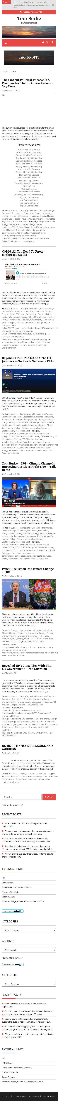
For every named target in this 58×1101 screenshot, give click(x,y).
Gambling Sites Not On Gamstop (29, 183)
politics (14, 238)
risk (21, 345)
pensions (10, 556)
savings (27, 559)
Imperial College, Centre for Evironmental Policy (23, 901)
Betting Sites (29, 186)
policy (16, 342)
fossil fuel (40, 721)
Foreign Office (29, 721)
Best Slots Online (29, 189)
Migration (32, 425)
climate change (28, 224)
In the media (23, 216)
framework (11, 653)
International (14, 317)
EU (31, 422)
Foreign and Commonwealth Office (17, 887)
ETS (23, 331)
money (44, 339)
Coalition (21, 776)
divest (12, 719)
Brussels (5, 776)
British (18, 710)
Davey (39, 776)
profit (20, 238)
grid (12, 336)
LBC (14, 639)
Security (25, 320)
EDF (52, 776)
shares (19, 733)
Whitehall (11, 735)
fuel (22, 230)
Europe (36, 422)
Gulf (38, 724)
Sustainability (36, 320)
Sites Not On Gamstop (29, 197)
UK (19, 241)
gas (37, 230)
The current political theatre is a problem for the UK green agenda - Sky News (27, 83)
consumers (31, 776)
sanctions (11, 733)
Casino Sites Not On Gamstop (29, 155)
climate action (15, 224)
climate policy (14, 547)
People (17, 219)
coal (19, 417)
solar (40, 345)
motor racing (15, 236)
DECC (34, 713)
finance (13, 334)
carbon (28, 322)
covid (17, 328)
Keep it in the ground (18, 727)
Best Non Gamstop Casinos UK (29, 163)
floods (19, 334)
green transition (14, 553)
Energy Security (9, 422)
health (43, 724)
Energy (48, 213)
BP (13, 710)
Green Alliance (8, 897)
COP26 (15, 227)
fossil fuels (28, 334)
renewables (50, 219)
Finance (13, 216)
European (37, 702)
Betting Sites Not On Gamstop (29, 166)
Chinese (13, 776)
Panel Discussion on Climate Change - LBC (28, 570)
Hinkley (18, 779)
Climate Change (47, 210)
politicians (24, 342)
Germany (10, 779)
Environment (31, 314)
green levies (14, 233)
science (27, 345)
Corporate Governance (12, 213)
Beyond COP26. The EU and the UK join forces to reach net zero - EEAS (28, 359)
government (38, 334)
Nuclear (50, 216)
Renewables (28, 238)
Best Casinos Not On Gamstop (29, 158)
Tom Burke (29, 18)
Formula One (14, 230)
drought (38, 328)
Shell (25, 733)
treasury (31, 733)
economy (50, 328)
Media (43, 216)
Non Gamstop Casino (29, 200)
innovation (49, 653)
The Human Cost (19, 221)
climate (14, 713)
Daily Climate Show (27, 227)
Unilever (39, 733)
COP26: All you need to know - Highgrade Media (23, 253)
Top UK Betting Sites (29, 206)
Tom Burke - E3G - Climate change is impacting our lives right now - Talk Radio (29, 467)
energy (43, 647)
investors (26, 779)
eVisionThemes (49, 1096)
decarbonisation (27, 328)
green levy (25, 233)
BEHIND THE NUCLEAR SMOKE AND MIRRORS (27, 747)
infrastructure (38, 653)
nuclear (10, 342)
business (20, 322)
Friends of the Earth (10, 892)
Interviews (34, 216)
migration (36, 339)
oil (9, 238)
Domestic (49, 417)
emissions (44, 227)
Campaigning (26, 414)
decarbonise (14, 647)
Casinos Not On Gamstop (29, 192)
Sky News (6, 221)
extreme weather (29, 550)
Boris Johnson (43, 221)
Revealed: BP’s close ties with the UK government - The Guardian (26, 667)
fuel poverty (29, 230)
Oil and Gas (7, 219)
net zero (25, 236)
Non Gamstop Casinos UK (29, 178)
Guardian (32, 724)
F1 (7, 230)
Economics (28, 213)
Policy (24, 219)
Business (14, 210)
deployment (26, 647)
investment (35, 233)
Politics (31, 219)
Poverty (39, 219)
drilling (18, 719)
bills (9, 710)
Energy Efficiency (17, 314)
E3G (38, 227)
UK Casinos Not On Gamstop (29, 152)
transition (12, 348)
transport (21, 655)
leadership (27, 339)
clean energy (37, 322)
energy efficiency (13, 331)
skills (40, 450)
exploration (17, 721)
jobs (20, 339)
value (17, 782)
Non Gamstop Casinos (29, 175)
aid (28, 641)
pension (34, 727)
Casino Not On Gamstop (29, 149)
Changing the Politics (29, 210)
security (34, 345)
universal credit (27, 241)
